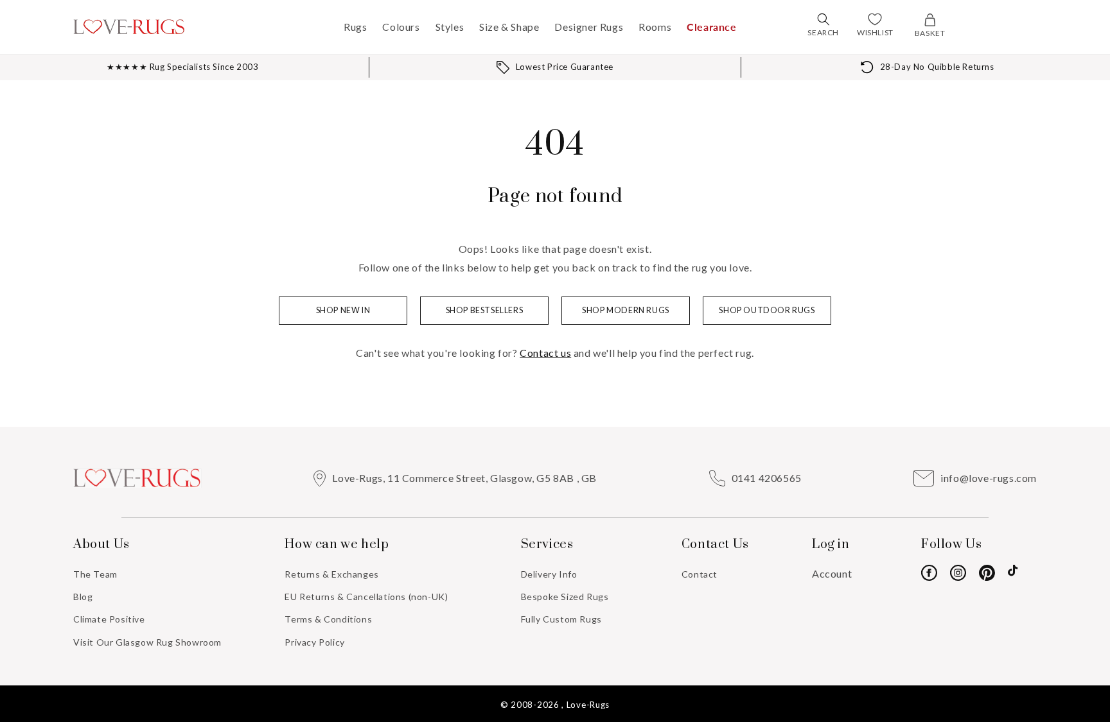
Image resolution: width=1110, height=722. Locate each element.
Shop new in (343, 310)
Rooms (655, 27)
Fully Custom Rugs (561, 619)
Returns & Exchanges (331, 574)
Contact (700, 574)
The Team (95, 574)
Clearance (711, 27)
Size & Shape (509, 27)
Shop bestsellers (485, 310)
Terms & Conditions (328, 619)
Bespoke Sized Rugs (565, 596)
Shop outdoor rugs (767, 310)
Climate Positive (109, 619)
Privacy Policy (314, 642)
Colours (400, 27)
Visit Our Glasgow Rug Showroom (147, 642)
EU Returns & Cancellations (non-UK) (366, 596)
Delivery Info (549, 574)
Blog (82, 596)
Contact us (545, 353)
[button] (823, 19)
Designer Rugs (588, 27)
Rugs (355, 27)
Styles (450, 27)
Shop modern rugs (625, 310)
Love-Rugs (588, 705)
